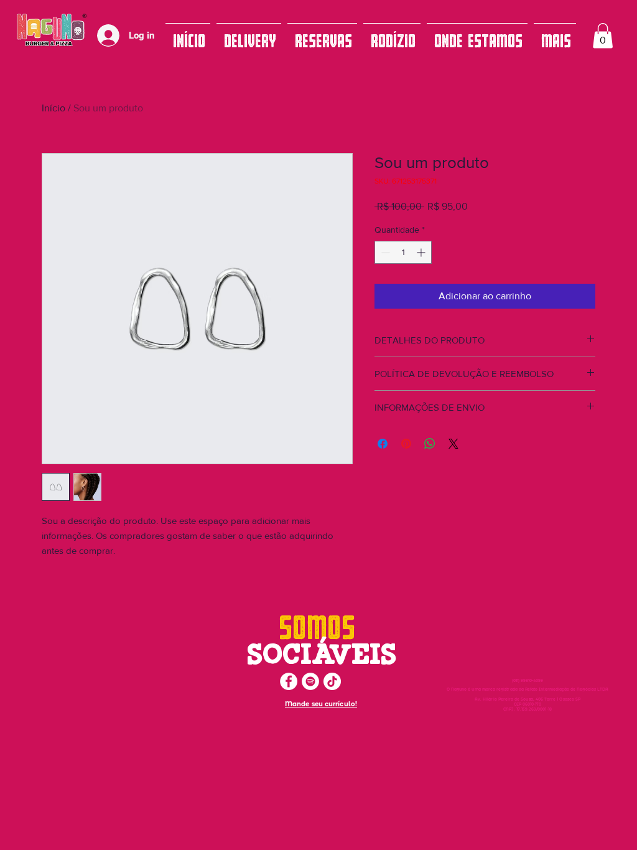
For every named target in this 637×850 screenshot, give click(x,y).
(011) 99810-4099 (528, 680)
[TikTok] (332, 681)
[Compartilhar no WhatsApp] (429, 443)
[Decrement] (384, 252)
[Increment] (422, 252)
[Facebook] (288, 681)
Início (53, 108)
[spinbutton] (403, 252)
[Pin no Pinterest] (406, 443)
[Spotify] (310, 681)
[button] (602, 36)
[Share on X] (453, 443)
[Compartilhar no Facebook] (382, 443)
